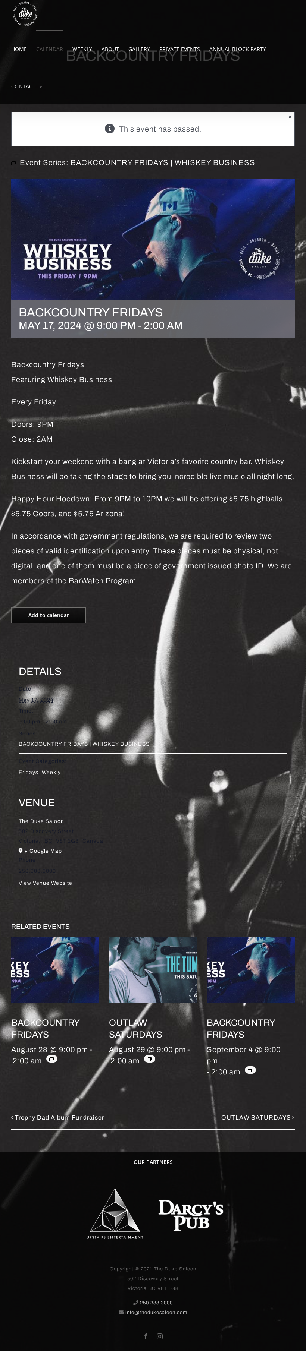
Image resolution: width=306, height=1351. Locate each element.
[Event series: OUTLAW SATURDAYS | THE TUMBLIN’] (149, 1059)
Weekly (51, 772)
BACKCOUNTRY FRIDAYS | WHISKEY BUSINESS (84, 744)
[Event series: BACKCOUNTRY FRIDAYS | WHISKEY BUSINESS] (51, 1059)
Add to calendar (48, 615)
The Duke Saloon (41, 821)
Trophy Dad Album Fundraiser (59, 1117)
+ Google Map (43, 851)
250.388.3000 (156, 1303)
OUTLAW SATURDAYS (256, 1117)
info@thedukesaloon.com (156, 1312)
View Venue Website (45, 883)
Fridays (28, 772)
